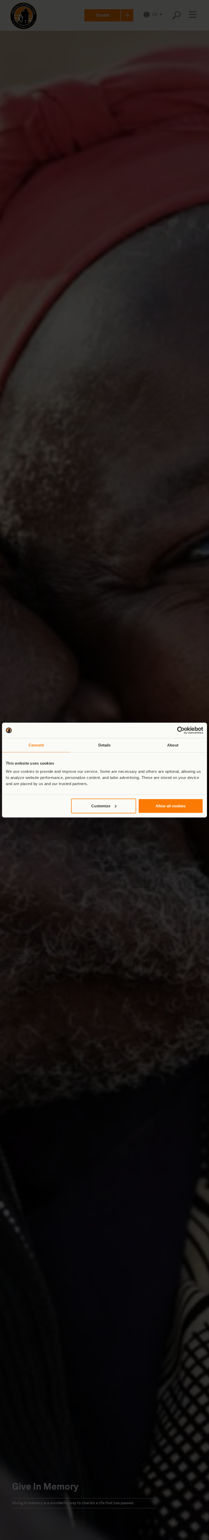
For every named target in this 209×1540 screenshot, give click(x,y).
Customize (100, 805)
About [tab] (172, 745)
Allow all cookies (170, 805)
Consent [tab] (36, 745)
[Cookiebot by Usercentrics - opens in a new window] (181, 730)
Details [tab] (104, 745)
